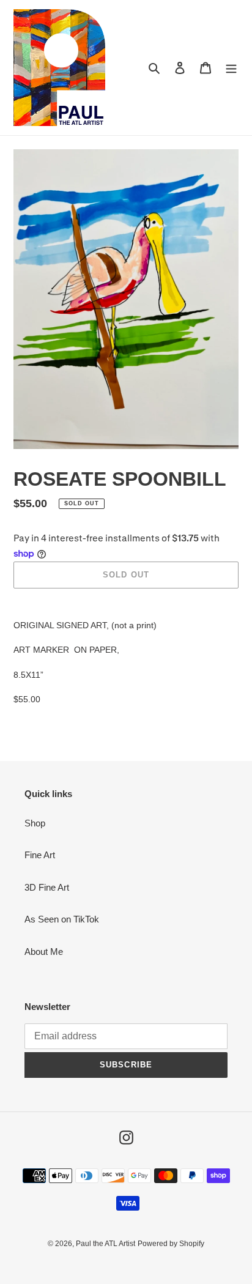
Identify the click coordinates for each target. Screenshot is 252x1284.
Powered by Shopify (171, 1243)
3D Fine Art (46, 887)
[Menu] (231, 67)
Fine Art (39, 855)
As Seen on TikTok (61, 919)
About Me (43, 951)
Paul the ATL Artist (105, 1243)
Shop (34, 823)
